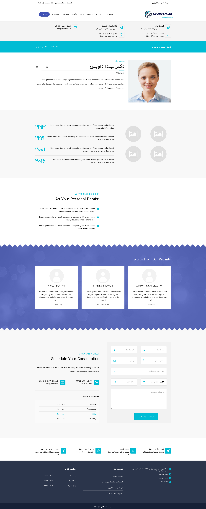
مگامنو (74, 14)
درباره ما (90, 14)
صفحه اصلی (109, 14)
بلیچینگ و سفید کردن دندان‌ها (112, 481)
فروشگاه (66, 14)
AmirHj (96, 507)
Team (52, 46)
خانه (57, 46)
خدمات (98, 14)
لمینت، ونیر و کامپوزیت (114, 487)
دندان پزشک (119, 61)
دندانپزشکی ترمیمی (116, 493)
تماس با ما (55, 14)
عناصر (82, 14)
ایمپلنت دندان (118, 476)
